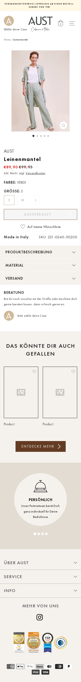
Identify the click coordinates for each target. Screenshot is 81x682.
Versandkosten (35, 173)
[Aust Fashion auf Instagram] (40, 617)
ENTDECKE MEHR (37, 446)
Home (7, 39)
